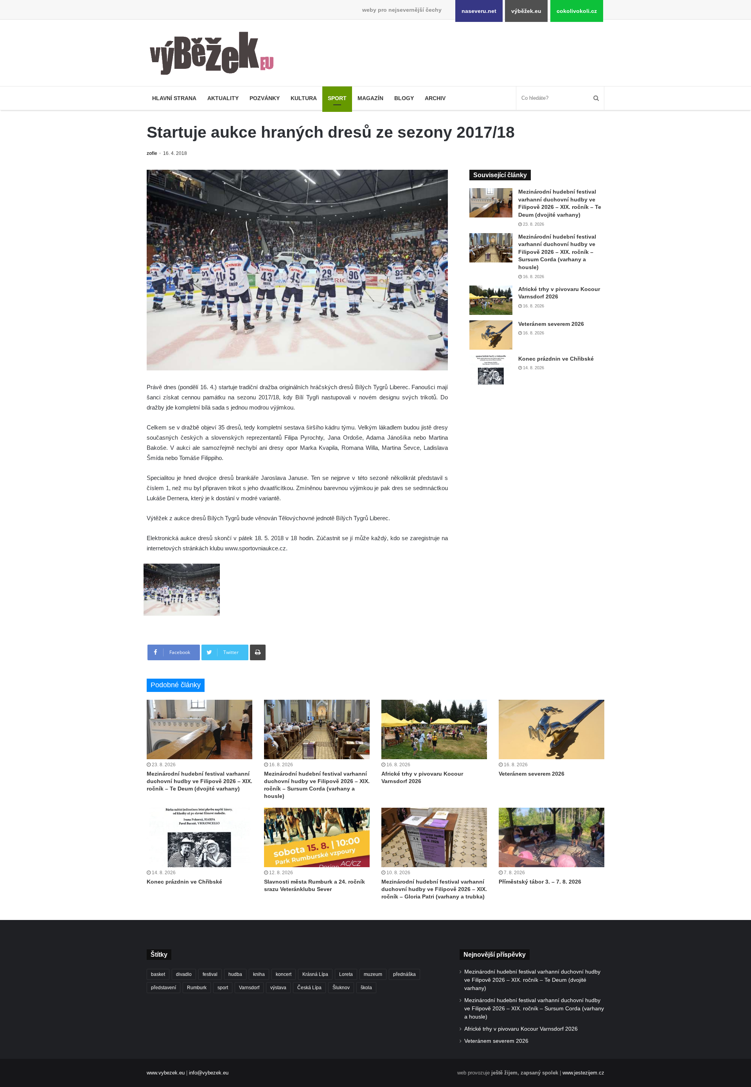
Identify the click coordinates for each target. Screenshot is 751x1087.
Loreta (346, 974)
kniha (259, 974)
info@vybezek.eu (208, 1073)
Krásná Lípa (315, 974)
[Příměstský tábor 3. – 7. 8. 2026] (551, 837)
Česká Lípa (309, 987)
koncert (283, 974)
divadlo (184, 974)
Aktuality (223, 98)
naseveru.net (479, 11)
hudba (235, 974)
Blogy (404, 98)
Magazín (370, 98)
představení (163, 987)
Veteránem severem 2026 (551, 324)
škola (366, 987)
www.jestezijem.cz (583, 1073)
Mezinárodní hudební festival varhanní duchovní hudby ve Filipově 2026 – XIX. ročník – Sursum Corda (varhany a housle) (557, 252)
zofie (152, 153)
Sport (337, 98)
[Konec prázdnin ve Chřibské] (490, 369)
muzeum (373, 974)
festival (210, 974)
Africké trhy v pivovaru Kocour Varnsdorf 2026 (521, 1029)
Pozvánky (265, 98)
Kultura (304, 98)
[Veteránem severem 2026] (490, 335)
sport (222, 987)
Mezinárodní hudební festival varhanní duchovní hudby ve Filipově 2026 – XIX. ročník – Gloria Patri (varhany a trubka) (434, 889)
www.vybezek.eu (166, 1073)
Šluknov (341, 987)
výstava (278, 987)
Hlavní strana (174, 98)
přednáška (404, 974)
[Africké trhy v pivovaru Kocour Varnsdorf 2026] (490, 300)
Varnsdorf (249, 987)
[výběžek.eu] (215, 54)
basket (158, 974)
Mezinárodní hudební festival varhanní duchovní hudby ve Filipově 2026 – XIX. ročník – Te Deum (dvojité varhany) (199, 781)
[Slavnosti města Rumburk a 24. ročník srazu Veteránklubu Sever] (317, 837)
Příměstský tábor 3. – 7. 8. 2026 (540, 882)
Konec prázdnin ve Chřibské (556, 359)
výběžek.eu (526, 11)
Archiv (435, 98)
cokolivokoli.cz (577, 11)
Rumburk (197, 987)
